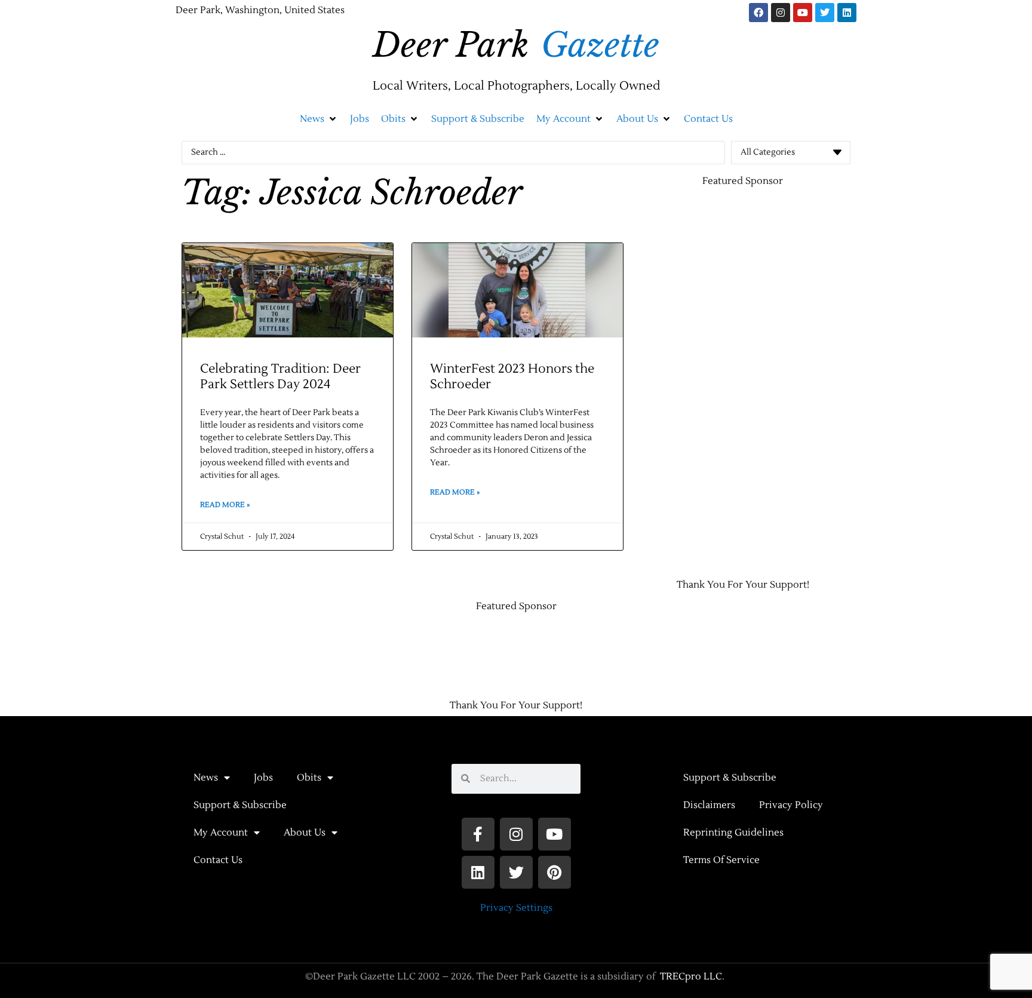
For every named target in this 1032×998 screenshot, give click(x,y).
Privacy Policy (791, 805)
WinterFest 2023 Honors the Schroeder (512, 376)
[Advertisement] (683, 377)
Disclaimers (709, 805)
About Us (304, 833)
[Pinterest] (554, 872)
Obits (309, 778)
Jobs (263, 778)
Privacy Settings (516, 908)
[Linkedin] (846, 12)
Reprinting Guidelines (733, 833)
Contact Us (218, 860)
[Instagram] (780, 12)
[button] (319, 119)
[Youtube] (802, 12)
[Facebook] (758, 12)
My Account (221, 833)
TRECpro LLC (691, 976)
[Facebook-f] (478, 834)
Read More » (225, 504)
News (206, 778)
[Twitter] (824, 12)
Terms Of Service (721, 860)
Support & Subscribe (240, 805)
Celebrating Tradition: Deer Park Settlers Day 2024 (280, 376)
